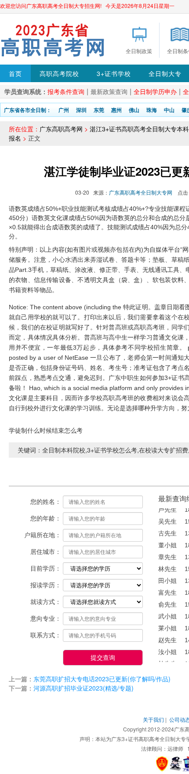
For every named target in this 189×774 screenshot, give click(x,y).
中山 (169, 110)
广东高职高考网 (61, 128)
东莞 (99, 110)
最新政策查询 (109, 91)
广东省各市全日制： (27, 110)
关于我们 (153, 719)
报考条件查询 (65, 91)
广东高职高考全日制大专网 (140, 192)
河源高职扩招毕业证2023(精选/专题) (83, 688)
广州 (63, 110)
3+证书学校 (114, 73)
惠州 (116, 110)
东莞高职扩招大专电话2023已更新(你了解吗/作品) (102, 678)
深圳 (81, 110)
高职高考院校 (59, 73)
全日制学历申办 (155, 91)
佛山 (134, 110)
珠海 (151, 110)
